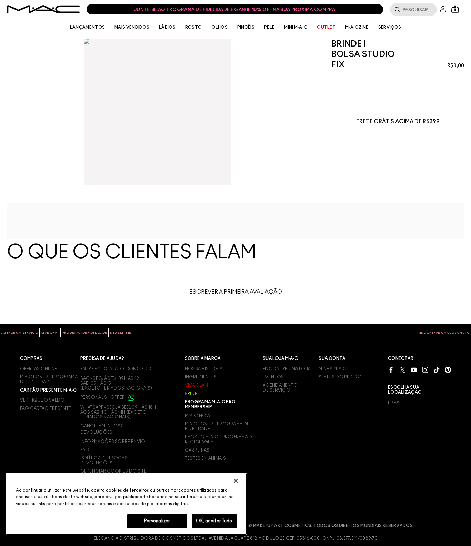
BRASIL (395, 403)
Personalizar (157, 521)
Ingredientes (201, 377)
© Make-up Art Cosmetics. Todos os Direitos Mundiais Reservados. (331, 526)
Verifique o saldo (42, 400)
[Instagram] (425, 369)
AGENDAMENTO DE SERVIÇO (280, 387)
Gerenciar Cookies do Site (113, 471)
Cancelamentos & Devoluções (102, 429)
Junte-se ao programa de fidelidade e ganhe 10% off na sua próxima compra (234, 10)
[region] (126, 504)
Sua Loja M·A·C (280, 358)
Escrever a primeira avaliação (235, 292)
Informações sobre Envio (113, 441)
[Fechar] (235, 480)
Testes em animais (205, 458)
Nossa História (203, 369)
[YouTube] (414, 369)
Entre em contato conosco (116, 369)
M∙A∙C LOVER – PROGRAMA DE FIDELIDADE (49, 379)
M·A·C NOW (198, 416)
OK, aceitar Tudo (214, 521)
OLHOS (219, 27)
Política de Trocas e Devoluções (105, 460)
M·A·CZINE (357, 27)
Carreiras (197, 450)
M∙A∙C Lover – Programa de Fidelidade (217, 426)
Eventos (273, 377)
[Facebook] (391, 369)
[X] (402, 369)
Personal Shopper (103, 397)
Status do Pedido (340, 377)
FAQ (85, 450)
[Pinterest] (448, 369)
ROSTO (193, 27)
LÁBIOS (167, 27)
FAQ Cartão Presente (45, 408)
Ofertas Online (38, 369)
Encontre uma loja (287, 369)
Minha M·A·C (333, 369)
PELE (269, 27)
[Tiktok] (436, 369)
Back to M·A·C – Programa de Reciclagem (220, 439)
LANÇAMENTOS (87, 27)
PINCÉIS (245, 27)
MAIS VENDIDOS (131, 27)
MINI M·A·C (295, 27)
